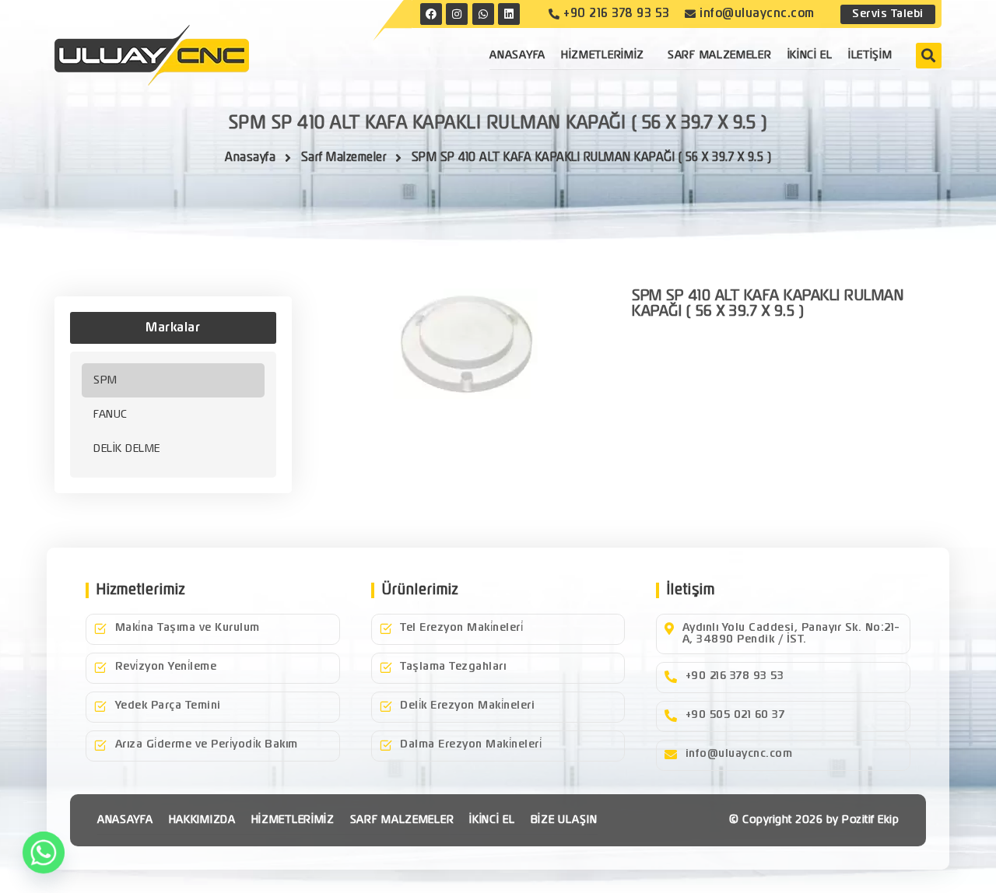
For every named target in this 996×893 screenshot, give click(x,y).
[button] (929, 55)
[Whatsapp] (44, 853)
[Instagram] (457, 14)
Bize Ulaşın (564, 819)
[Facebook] (431, 14)
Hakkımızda (202, 819)
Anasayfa (517, 55)
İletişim (870, 55)
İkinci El (810, 55)
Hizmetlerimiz (602, 55)
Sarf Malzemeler (720, 55)
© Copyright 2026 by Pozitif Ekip (814, 819)
